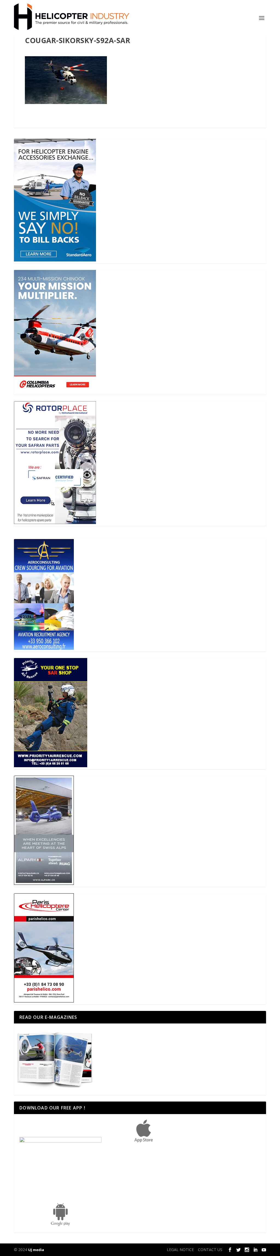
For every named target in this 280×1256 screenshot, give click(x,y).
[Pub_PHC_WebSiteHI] (44, 1001)
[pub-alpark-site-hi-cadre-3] (44, 883)
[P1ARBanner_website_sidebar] (50, 765)
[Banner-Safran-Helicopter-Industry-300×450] (55, 522)
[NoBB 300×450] (55, 260)
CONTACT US (210, 1249)
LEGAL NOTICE (180, 1249)
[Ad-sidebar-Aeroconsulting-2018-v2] (44, 648)
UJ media (36, 1249)
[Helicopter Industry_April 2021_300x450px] (55, 391)
